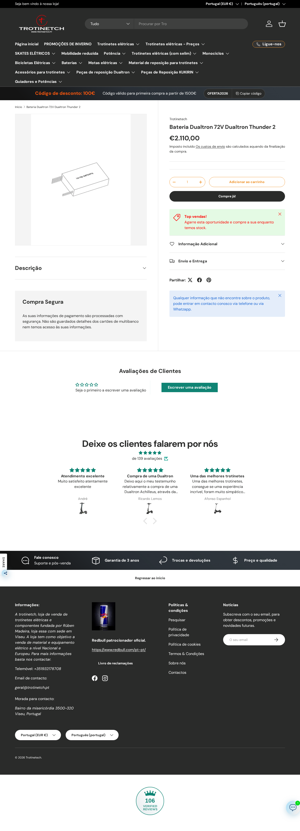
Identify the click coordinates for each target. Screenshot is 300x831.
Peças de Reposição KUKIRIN (167, 72)
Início (18, 107)
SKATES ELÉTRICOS (32, 53)
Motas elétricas (102, 62)
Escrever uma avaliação (189, 387)
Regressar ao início (150, 578)
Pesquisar (177, 619)
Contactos (177, 672)
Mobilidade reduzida (79, 53)
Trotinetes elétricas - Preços (172, 44)
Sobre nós (177, 663)
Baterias (69, 62)
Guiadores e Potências (36, 81)
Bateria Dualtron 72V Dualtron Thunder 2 (53, 107)
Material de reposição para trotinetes (163, 62)
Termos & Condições (186, 653)
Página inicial (26, 44)
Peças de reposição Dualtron (103, 72)
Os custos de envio (210, 146)
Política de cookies (185, 644)
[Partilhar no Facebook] (199, 280)
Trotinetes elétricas (115, 44)
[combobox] (166, 24)
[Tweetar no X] (190, 280)
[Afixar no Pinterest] (209, 280)
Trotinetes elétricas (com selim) (161, 53)
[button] (282, 24)
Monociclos (213, 53)
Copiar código (250, 93)
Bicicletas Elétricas (32, 62)
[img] (150, 453)
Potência (112, 53)
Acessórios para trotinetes (40, 72)
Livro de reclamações (115, 663)
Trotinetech (178, 119)
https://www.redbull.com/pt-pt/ (119, 649)
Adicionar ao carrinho (247, 182)
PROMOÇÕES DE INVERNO (68, 44)
